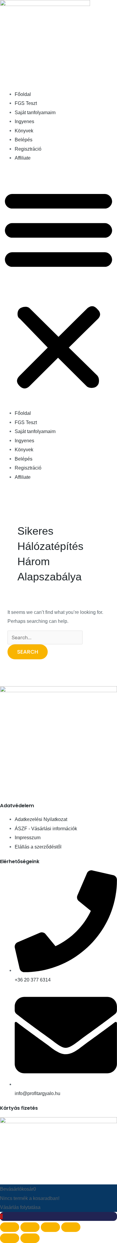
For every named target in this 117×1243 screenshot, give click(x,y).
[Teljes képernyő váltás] (30, 1227)
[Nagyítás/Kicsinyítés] (9, 1227)
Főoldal (23, 94)
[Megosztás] (50, 1227)
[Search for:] (45, 637)
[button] (58, 289)
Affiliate (23, 157)
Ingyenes (24, 121)
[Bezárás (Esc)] (70, 1227)
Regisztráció (28, 149)
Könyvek (24, 130)
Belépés (23, 139)
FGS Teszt (26, 103)
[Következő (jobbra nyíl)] (30, 1238)
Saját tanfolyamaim (35, 112)
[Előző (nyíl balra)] (9, 1238)
